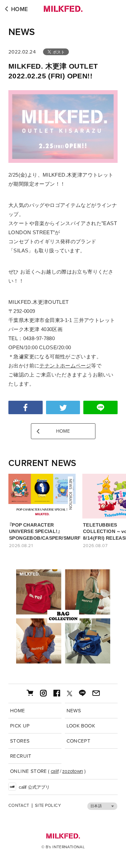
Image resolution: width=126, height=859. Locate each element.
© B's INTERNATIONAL (63, 847)
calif (55, 771)
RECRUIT (21, 756)
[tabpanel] (63, 616)
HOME (19, 9)
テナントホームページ (65, 365)
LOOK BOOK (81, 726)
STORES (20, 741)
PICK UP (20, 726)
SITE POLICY (48, 805)
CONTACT (18, 805)
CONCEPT (79, 741)
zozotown (72, 771)
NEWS (21, 32)
